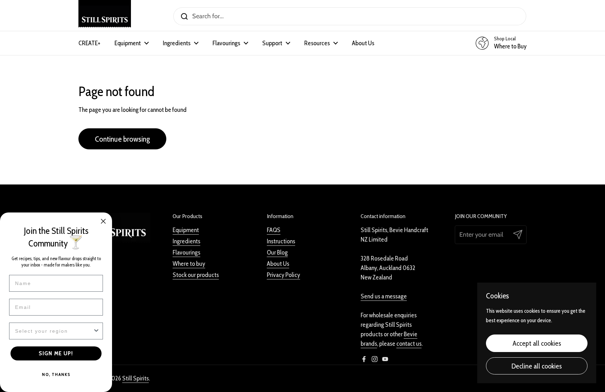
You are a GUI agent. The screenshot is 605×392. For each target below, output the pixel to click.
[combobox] (54, 331)
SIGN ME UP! (56, 353)
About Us (278, 264)
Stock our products (196, 275)
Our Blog (277, 252)
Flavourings (186, 252)
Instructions (281, 241)
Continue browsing (122, 139)
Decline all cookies (537, 365)
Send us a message (384, 296)
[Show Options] (96, 331)
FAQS (273, 230)
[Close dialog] (103, 221)
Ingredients (186, 241)
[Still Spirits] (104, 16)
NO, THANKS (56, 374)
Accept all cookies (537, 343)
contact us (409, 343)
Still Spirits (135, 378)
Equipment (186, 230)
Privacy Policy (283, 275)
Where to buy (189, 264)
